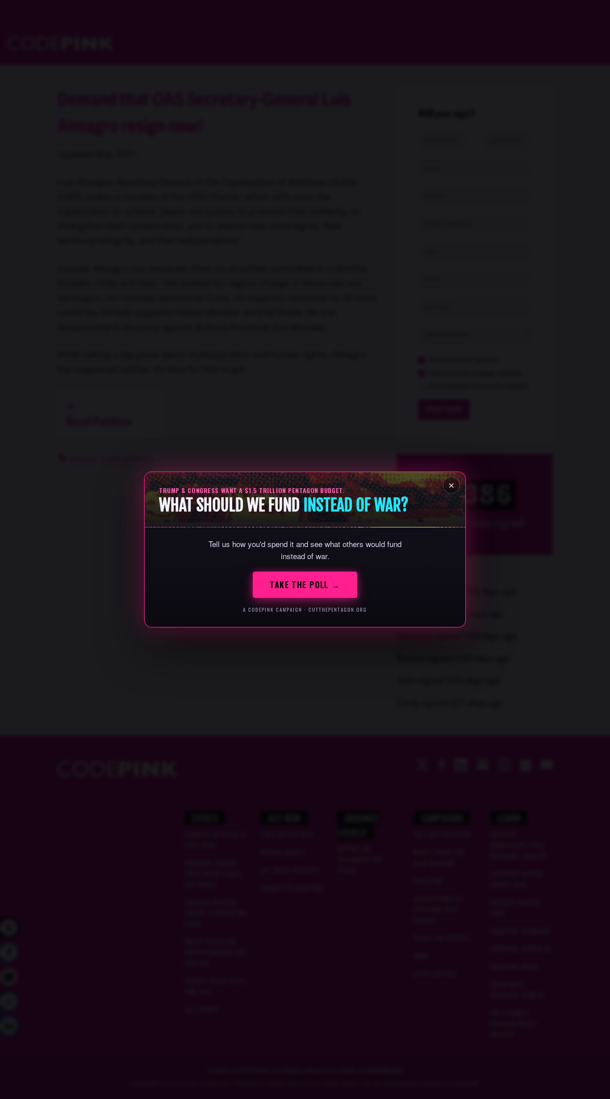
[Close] (451, 485)
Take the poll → (305, 584)
